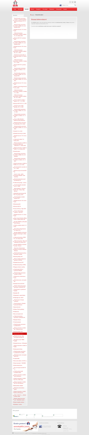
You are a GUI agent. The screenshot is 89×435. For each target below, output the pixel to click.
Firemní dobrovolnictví (39, 14)
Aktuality (32, 14)
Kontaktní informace (60, 422)
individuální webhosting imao (41, 433)
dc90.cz (26, 433)
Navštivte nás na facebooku (43, 422)
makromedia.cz (34, 433)
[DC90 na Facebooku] (61, 5)
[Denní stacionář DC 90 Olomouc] (20, 3)
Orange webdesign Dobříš (46, 434)
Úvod (15, 9)
